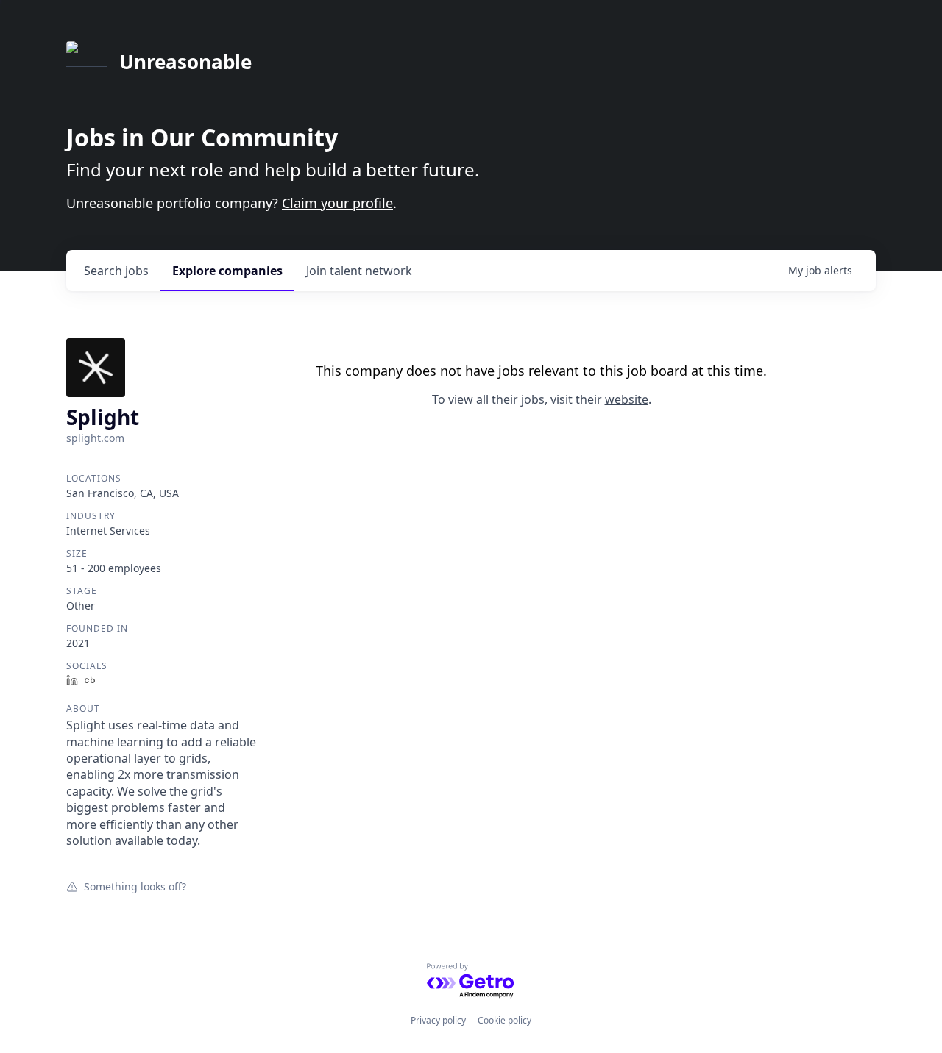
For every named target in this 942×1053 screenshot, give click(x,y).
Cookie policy (504, 1020)
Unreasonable (185, 62)
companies (227, 271)
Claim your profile (337, 203)
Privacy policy (438, 1020)
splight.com (95, 438)
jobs (116, 271)
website (626, 399)
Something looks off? (135, 886)
